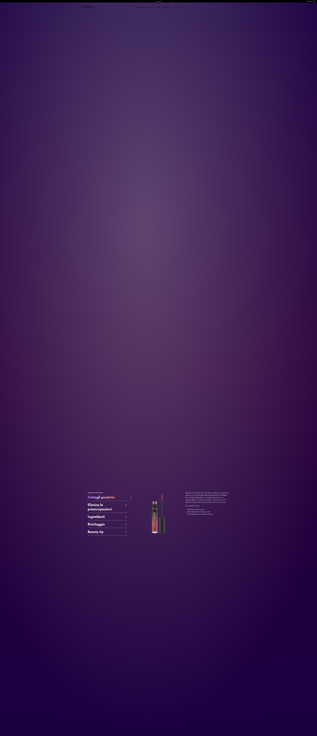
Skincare (157, 7)
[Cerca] (235, 7)
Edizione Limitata (140, 7)
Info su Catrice (177, 7)
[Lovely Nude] (198, 64)
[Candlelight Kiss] (189, 64)
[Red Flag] (207, 64)
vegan (83, 56)
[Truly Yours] (201, 64)
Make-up (150, 7)
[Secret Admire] (192, 64)
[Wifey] (204, 64)
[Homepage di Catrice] (90, 7)
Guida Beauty (166, 7)
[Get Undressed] (195, 64)
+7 (210, 64)
